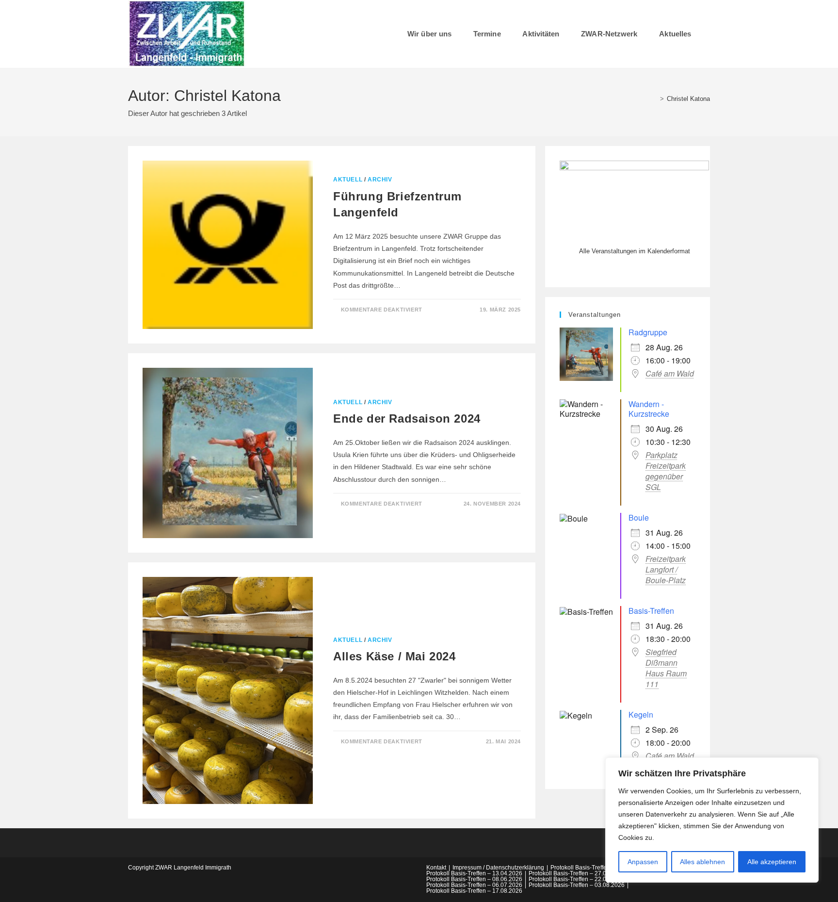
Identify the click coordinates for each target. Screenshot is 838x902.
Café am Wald (669, 373)
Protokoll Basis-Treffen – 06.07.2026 (474, 885)
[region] (712, 820)
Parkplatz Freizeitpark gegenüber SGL (665, 471)
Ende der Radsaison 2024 (407, 418)
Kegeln (640, 714)
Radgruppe (647, 332)
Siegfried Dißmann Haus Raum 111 (666, 668)
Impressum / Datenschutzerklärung (498, 867)
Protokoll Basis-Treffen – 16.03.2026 (598, 867)
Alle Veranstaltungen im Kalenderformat (634, 251)
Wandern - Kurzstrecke (648, 408)
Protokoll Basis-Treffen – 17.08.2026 (474, 890)
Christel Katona (688, 98)
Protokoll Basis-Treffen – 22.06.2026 (577, 879)
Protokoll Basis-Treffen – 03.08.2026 (577, 885)
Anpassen (643, 862)
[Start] (654, 98)
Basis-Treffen (651, 610)
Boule (638, 517)
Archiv (380, 179)
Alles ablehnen (702, 862)
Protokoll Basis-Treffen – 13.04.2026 (474, 873)
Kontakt (436, 867)
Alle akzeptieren (771, 862)
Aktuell (347, 179)
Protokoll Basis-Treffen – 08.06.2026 (474, 879)
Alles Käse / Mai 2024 (394, 656)
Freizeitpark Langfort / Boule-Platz (665, 570)
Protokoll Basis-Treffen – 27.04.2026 (577, 873)
